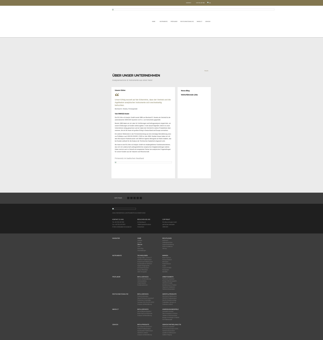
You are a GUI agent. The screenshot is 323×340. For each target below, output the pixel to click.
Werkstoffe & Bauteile (167, 311)
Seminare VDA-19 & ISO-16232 (145, 302)
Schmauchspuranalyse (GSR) (170, 328)
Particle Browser (166, 263)
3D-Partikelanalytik (167, 319)
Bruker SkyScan (166, 257)
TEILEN (206, 70)
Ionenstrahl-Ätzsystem (143, 267)
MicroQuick (165, 261)
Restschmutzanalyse (142, 296)
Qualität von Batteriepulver (169, 332)
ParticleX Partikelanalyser (144, 328)
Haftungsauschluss (167, 242)
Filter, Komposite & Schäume (169, 313)
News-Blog (185, 91)
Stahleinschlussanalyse (168, 289)
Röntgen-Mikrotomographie (169, 281)
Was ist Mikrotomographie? (144, 311)
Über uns (139, 244)
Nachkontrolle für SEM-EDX (144, 263)
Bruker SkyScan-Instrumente (144, 313)
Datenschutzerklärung (168, 244)
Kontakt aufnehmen (142, 285)
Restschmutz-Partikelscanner (145, 261)
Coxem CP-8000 (166, 267)
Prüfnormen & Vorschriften (144, 300)
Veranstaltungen (141, 250)
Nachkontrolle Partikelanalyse (145, 330)
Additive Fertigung (167, 334)
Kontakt (139, 242)
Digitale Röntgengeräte (143, 265)
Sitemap (164, 248)
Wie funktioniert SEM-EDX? (144, 326)
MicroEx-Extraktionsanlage (169, 300)
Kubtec (164, 265)
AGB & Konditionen (167, 246)
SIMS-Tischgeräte (142, 272)
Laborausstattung (141, 281)
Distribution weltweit (167, 304)
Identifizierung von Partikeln (169, 285)
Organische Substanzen (168, 287)
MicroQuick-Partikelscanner (169, 296)
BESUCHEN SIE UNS (143, 219)
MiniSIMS (164, 272)
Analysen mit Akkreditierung (144, 304)
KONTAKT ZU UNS (118, 219)
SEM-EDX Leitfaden (142, 332)
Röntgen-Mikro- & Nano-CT (144, 257)
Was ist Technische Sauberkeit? (145, 298)
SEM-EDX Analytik (167, 283)
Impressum (165, 240)
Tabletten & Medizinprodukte (169, 315)
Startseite (139, 240)
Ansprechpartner (141, 283)
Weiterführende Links (189, 95)
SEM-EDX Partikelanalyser (144, 259)
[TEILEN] (210, 71)
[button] (194, 90)
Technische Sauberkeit (168, 279)
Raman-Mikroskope (142, 269)
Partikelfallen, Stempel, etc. (169, 302)
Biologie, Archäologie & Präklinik (170, 317)
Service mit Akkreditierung (144, 279)
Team (138, 246)
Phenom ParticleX (167, 259)
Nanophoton (165, 269)
